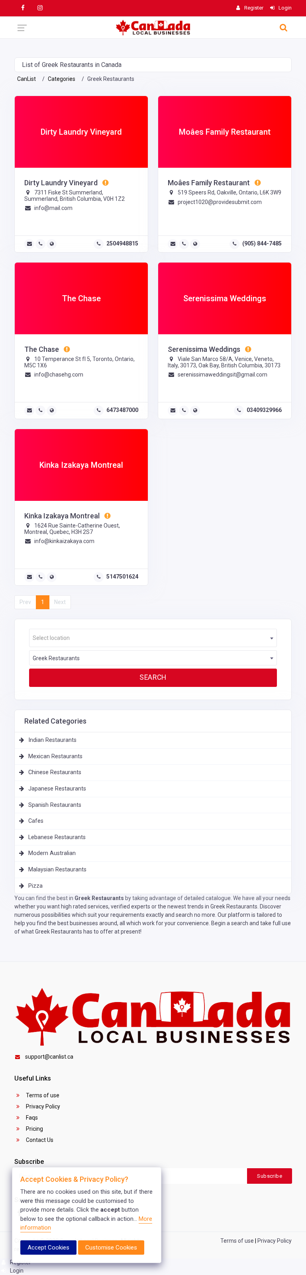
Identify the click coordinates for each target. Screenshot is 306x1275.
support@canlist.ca (49, 1056)
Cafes (35, 821)
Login (16, 1270)
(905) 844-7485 (262, 243)
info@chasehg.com (58, 374)
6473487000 (122, 410)
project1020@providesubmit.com (220, 202)
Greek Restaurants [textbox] (56, 658)
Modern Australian (52, 853)
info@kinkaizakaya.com (64, 541)
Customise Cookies (111, 1247)
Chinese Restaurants (54, 772)
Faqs (31, 1117)
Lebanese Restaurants (57, 837)
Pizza (35, 886)
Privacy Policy (42, 1106)
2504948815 (122, 243)
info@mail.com (53, 208)
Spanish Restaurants (54, 805)
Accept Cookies (48, 1247)
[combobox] (153, 638)
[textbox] (153, 638)
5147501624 (122, 576)
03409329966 (264, 410)
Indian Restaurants (52, 740)
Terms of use (42, 1095)
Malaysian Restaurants (57, 869)
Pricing (34, 1129)
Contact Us (39, 1140)
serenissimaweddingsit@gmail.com (222, 374)
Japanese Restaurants (57, 788)
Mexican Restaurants (55, 756)
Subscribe (269, 1176)
